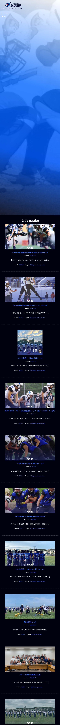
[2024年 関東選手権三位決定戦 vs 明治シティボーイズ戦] (30, 250)
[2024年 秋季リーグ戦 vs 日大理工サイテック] (30, 567)
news (38, 265)
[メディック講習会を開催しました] (30, 673)
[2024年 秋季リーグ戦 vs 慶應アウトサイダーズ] (30, 514)
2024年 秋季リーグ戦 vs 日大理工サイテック (30, 569)
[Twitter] (2, 16)
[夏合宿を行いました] (30, 620)
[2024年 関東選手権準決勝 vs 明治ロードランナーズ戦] (30, 303)
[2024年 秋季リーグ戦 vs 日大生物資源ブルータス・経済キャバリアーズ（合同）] (30, 409)
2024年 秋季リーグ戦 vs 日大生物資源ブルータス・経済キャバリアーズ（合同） (30, 411)
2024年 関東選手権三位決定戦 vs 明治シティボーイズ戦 (30, 253)
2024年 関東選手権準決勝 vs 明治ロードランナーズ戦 (30, 305)
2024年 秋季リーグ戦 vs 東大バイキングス (30, 464)
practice (42, 265)
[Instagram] (5, 16)
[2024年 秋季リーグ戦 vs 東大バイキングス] (30, 461)
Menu (6, 13)
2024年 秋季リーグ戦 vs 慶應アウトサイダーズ (30, 516)
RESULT (21, 265)
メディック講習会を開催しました (30, 675)
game (34, 265)
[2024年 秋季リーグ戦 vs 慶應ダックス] (30, 356)
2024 (31, 265)
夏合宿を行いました (30, 622)
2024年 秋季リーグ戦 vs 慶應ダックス (30, 358)
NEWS (23, 634)
